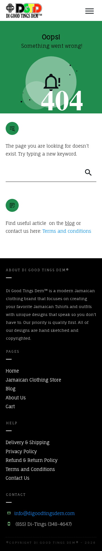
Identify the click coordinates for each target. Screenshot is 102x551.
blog (70, 223)
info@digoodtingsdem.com (44, 513)
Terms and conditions (66, 231)
